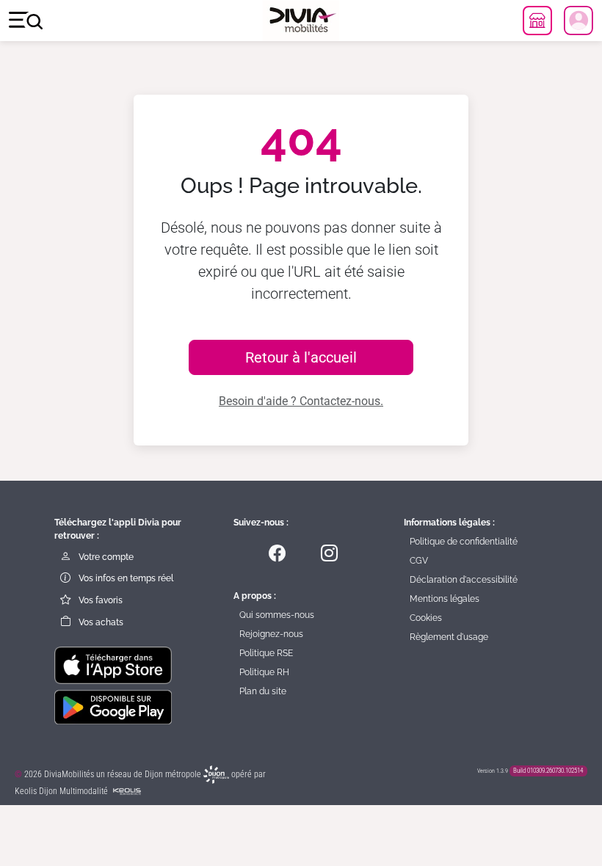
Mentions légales (444, 599)
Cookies (426, 618)
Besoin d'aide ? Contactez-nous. (301, 401)
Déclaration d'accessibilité (464, 580)
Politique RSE (266, 653)
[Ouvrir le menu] (26, 21)
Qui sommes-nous (276, 615)
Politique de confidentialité (464, 541)
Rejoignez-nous (271, 634)
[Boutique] (537, 20)
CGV (419, 561)
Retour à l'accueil (301, 357)
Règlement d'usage (449, 637)
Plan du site (262, 691)
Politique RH (264, 672)
